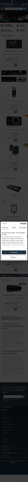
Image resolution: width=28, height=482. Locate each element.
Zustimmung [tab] (5, 227)
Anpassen (13, 257)
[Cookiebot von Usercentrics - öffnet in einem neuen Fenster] (20, 224)
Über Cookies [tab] (22, 227)
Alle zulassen (14, 252)
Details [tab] (14, 227)
